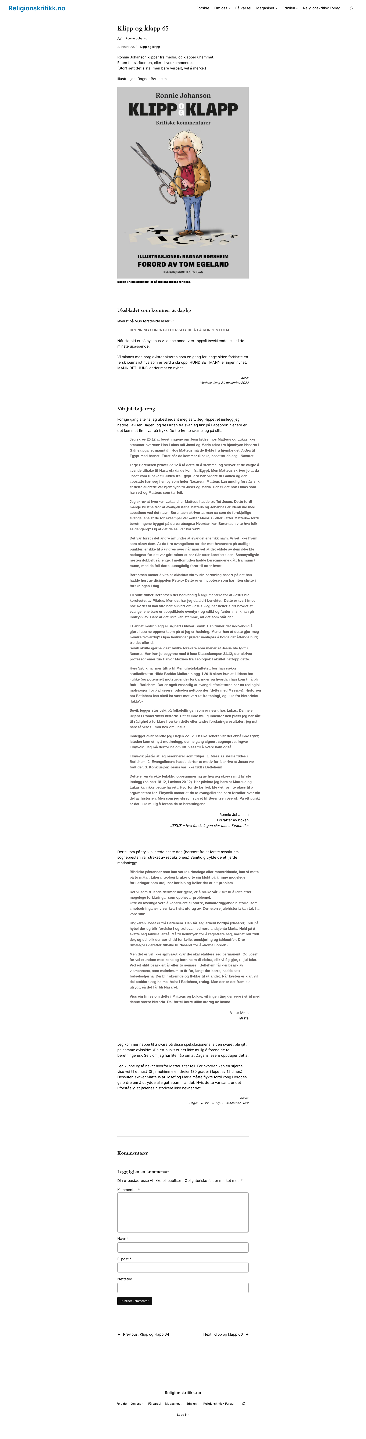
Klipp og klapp (150, 47)
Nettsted (124, 1279)
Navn (123, 1239)
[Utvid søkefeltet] (352, 7)
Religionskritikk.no (36, 8)
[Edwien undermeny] (297, 8)
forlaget (184, 281)
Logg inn (183, 1414)
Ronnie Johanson (137, 38)
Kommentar (128, 1190)
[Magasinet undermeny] (276, 8)
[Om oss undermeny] (229, 8)
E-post (124, 1259)
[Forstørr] (243, 92)
